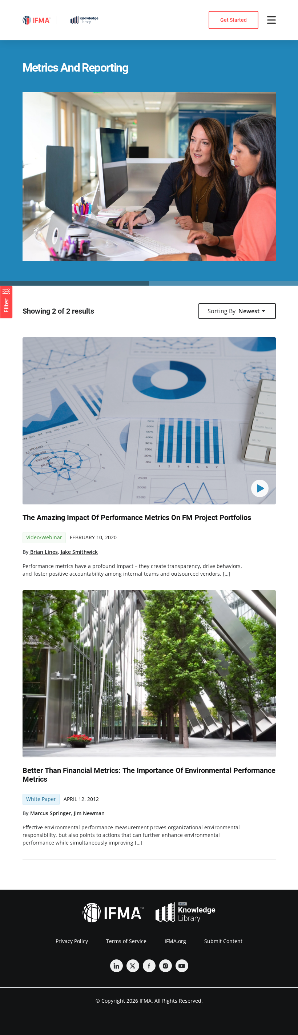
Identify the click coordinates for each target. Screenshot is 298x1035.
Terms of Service (126, 941)
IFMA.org (175, 941)
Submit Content (223, 941)
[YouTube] (182, 965)
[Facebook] (149, 965)
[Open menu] (271, 20)
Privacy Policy (72, 941)
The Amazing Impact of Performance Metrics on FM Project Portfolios (137, 517)
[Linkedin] (116, 965)
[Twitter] (132, 965)
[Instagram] (165, 965)
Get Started (233, 20)
